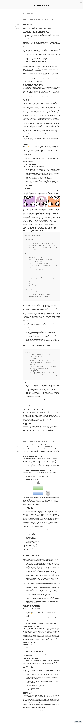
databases (17, 447)
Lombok (46, 581)
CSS (26, 648)
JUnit (27, 576)
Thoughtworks (54, 49)
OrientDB (38, 686)
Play (53, 575)
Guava (43, 581)
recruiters (17, 27)
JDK (46, 446)
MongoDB (36, 685)
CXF (58, 575)
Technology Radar (45, 49)
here (32, 24)
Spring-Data (41, 599)
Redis (36, 684)
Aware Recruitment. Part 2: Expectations (38, 20)
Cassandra (33, 688)
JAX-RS (35, 568)
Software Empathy (41, 5)
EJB (51, 446)
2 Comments (17, 28)
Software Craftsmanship (45, 92)
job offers (17, 26)
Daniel (18, 24)
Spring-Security (33, 602)
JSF (49, 446)
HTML (27, 647)
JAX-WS (39, 568)
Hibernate (32, 599)
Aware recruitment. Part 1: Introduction (38, 441)
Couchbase (41, 685)
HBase (37, 688)
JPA (47, 446)
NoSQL (27, 680)
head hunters (13, 26)
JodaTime (51, 581)
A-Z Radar (53, 69)
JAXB (33, 568)
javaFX (49, 629)
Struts (49, 594)
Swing (30, 631)
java (18, 449)
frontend (12, 448)
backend (13, 447)
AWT (51, 631)
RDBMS (27, 674)
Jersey (55, 575)
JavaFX (55, 632)
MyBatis (36, 599)
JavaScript (28, 650)
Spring (50, 575)
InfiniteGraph (33, 686)
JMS (42, 568)
